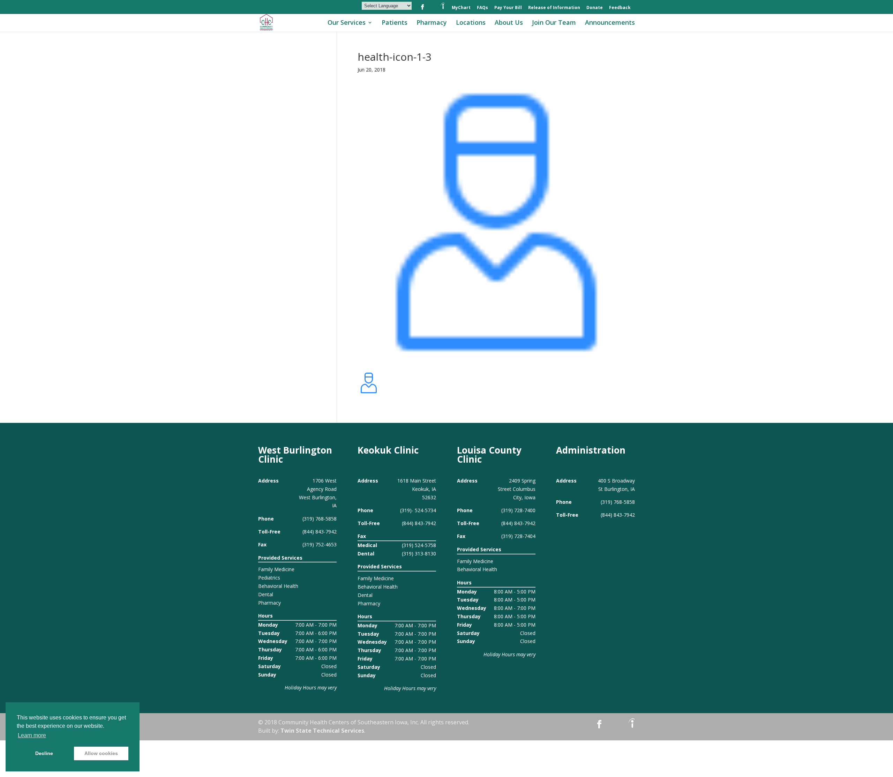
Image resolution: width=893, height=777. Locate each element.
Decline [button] (44, 753)
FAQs (482, 8)
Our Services (347, 23)
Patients (394, 23)
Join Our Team (554, 23)
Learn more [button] (32, 735)
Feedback (620, 8)
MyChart (461, 8)
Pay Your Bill (508, 8)
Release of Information (554, 8)
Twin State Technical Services (322, 730)
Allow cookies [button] (101, 753)
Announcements (610, 23)
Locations (471, 23)
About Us (509, 23)
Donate (594, 8)
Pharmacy (432, 23)
